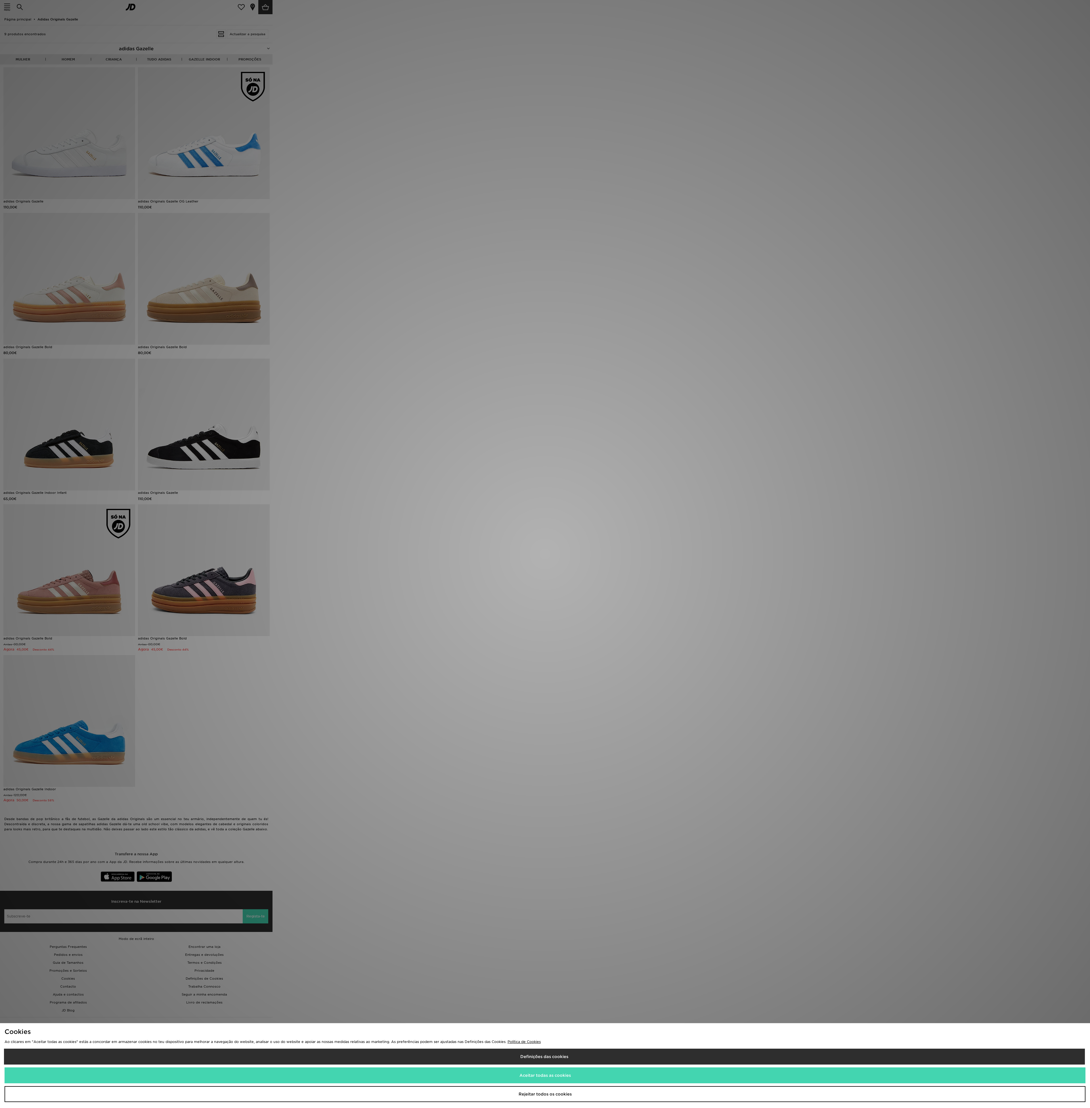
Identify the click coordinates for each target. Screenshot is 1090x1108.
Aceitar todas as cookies (545, 1075)
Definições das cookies (544, 1056)
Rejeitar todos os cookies (545, 1094)
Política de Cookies (524, 1042)
